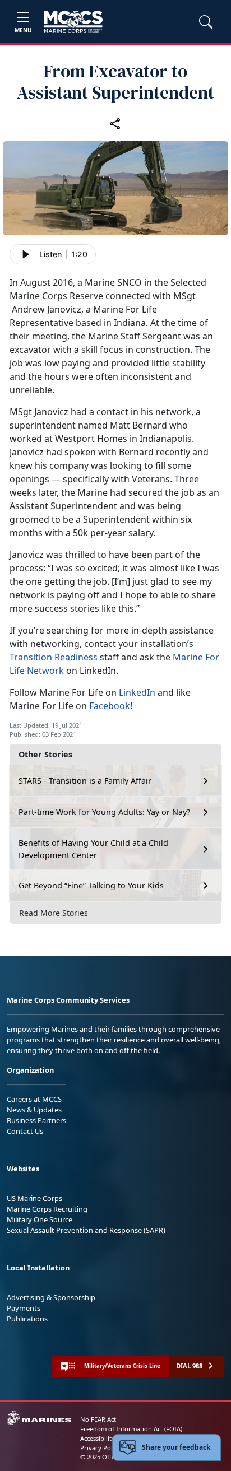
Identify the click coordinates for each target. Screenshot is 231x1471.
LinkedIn (137, 692)
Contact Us (25, 1131)
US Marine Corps (34, 1198)
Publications (27, 1319)
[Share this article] (115, 123)
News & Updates (34, 1110)
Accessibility (97, 1438)
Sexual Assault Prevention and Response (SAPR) (86, 1230)
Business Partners (36, 1120)
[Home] (73, 22)
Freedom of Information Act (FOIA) (131, 1429)
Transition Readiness (54, 657)
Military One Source (39, 1219)
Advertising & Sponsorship (51, 1297)
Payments (23, 1308)
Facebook (109, 706)
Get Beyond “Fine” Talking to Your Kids (91, 885)
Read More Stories (53, 912)
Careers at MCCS (34, 1099)
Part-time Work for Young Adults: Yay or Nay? (104, 812)
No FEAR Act (98, 1419)
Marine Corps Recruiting (47, 1209)
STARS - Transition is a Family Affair (85, 780)
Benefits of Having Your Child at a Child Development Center (93, 848)
